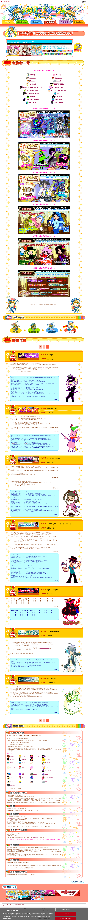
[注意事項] (10, 818)
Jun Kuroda (32, 84)
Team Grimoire (58, 102)
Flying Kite (58, 78)
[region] (44, 914)
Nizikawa (32, 96)
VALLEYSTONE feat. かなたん (32, 87)
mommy (32, 74)
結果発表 (51, 22)
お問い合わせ (79, 22)
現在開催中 (22, 22)
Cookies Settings (65, 909)
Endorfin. (33, 78)
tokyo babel (58, 99)
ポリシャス (58, 96)
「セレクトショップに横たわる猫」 (19, 443)
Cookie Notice (7, 918)
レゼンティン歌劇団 (32, 99)
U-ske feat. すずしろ (58, 87)
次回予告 (65, 22)
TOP (8, 22)
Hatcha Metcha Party (45, 648)
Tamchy (32, 81)
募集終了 (37, 22)
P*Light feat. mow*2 (32, 93)
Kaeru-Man (32, 102)
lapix (58, 93)
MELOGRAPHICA (32, 90)
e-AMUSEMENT (8, 904)
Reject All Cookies (65, 914)
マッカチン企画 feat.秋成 (58, 90)
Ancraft (58, 81)
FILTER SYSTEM (58, 84)
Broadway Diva (43, 367)
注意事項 (35, 837)
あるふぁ (58, 74)
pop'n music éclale (19, 904)
